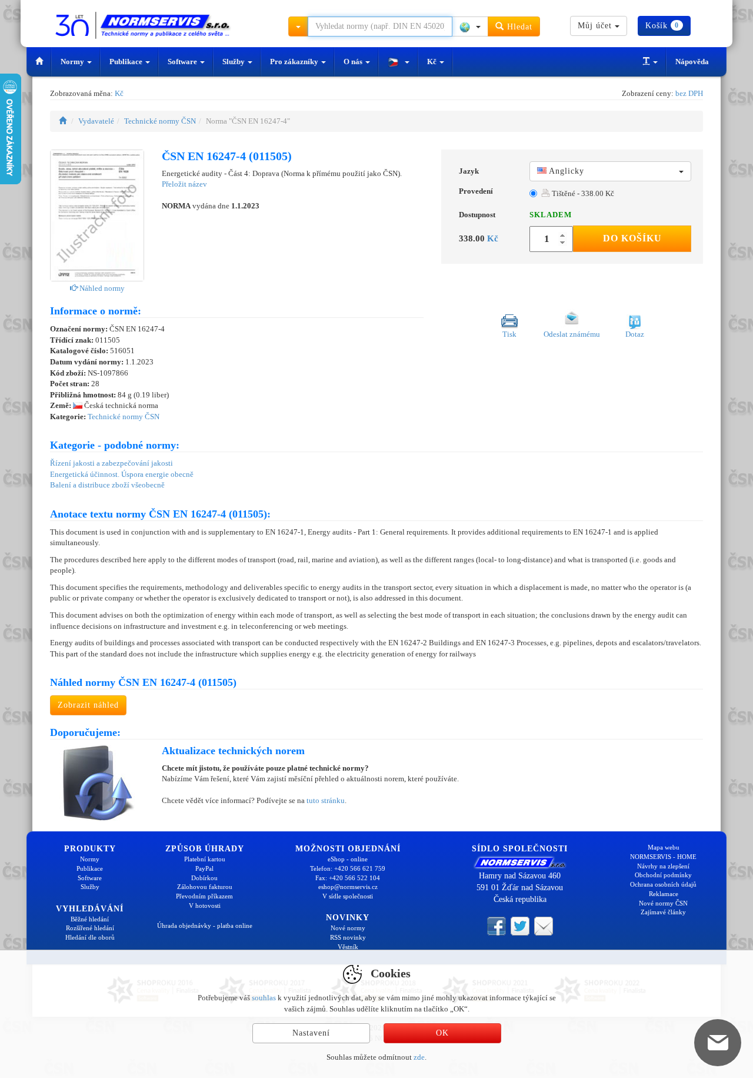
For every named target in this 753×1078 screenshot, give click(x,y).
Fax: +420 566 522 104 (347, 877)
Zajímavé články (663, 912)
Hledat (518, 26)
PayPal (204, 868)
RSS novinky (348, 937)
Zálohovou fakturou (204, 886)
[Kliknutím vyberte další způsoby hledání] (298, 26)
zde (419, 1057)
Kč (432, 61)
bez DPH (689, 93)
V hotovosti (205, 905)
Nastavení (311, 1033)
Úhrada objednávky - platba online (204, 925)
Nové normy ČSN (663, 903)
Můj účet (596, 25)
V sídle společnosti (347, 896)
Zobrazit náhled (88, 705)
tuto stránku (325, 800)
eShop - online (348, 859)
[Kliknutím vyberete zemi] (470, 26)
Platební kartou (204, 859)
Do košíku (632, 238)
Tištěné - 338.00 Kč (582, 193)
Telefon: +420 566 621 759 (347, 868)
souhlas (264, 997)
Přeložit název (184, 184)
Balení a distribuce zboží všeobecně (107, 484)
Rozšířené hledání (90, 927)
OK (442, 1033)
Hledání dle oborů (90, 937)
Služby (234, 61)
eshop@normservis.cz (348, 886)
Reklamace (663, 893)
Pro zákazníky (295, 61)
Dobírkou (204, 877)
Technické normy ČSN (160, 121)
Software (183, 61)
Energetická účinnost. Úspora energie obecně (122, 474)
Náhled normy (101, 288)
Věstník (348, 946)
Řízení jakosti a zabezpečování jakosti (111, 463)
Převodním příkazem (204, 896)
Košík (662, 25)
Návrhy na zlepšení (663, 866)
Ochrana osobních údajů (663, 884)
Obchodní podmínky (663, 874)
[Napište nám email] (543, 924)
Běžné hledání (90, 919)
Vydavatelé (96, 121)
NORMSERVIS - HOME (663, 856)
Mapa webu (663, 847)
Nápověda (692, 61)
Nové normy (348, 927)
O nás (354, 61)
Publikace (126, 61)
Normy (73, 61)
